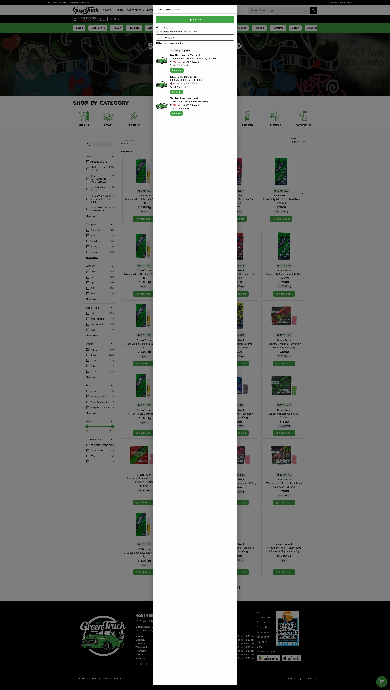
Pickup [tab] (197, 19)
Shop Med (177, 70)
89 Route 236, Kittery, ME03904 (186, 80)
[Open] (232, 37)
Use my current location (170, 43)
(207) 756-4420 (181, 65)
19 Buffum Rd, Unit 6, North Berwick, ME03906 (194, 58)
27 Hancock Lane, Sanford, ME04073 (189, 101)
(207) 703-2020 (181, 87)
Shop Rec (177, 91)
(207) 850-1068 (181, 108)
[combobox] (192, 37)
